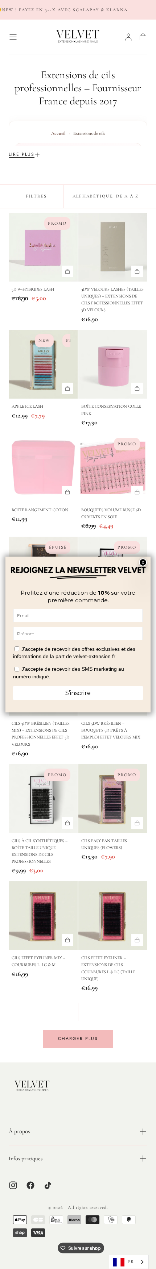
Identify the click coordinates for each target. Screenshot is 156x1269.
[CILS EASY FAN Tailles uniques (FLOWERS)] (112, 798)
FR (131, 1262)
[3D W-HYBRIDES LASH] (43, 247)
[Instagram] (13, 1185)
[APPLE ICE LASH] (43, 364)
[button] (13, 37)
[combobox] (129, 1262)
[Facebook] (30, 1185)
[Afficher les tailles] (67, 271)
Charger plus (78, 1038)
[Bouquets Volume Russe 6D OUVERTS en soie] (112, 467)
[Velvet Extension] (32, 1086)
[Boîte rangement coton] (43, 467)
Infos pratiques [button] (25, 1158)
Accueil (58, 133)
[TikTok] (48, 1185)
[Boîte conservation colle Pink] (112, 364)
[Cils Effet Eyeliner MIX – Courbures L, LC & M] (43, 915)
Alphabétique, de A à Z (106, 196)
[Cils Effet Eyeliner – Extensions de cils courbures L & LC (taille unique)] (112, 915)
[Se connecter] (128, 37)
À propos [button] (19, 1131)
